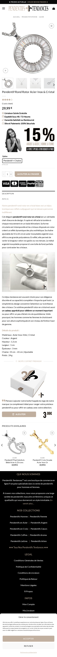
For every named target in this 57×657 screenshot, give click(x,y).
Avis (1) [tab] (5, 199)
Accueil (16, 17)
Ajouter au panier (28, 174)
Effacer (5, 164)
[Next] (50, 49)
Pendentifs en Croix (19, 528)
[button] (3, 8)
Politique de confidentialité (28, 652)
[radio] (12, 161)
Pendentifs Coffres (18, 535)
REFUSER (28, 646)
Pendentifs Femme (29, 17)
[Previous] (6, 49)
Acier (41, 17)
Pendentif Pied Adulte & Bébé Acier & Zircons (15, 461)
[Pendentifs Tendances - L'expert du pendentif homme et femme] (29, 8)
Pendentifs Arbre (39, 541)
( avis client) (7, 103)
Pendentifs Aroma (38, 535)
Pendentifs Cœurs (39, 528)
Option (4, 156)
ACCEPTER (28, 638)
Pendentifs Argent (39, 522)
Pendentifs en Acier (19, 522)
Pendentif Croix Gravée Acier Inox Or (42, 461)
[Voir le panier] (53, 8)
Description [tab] (8, 194)
